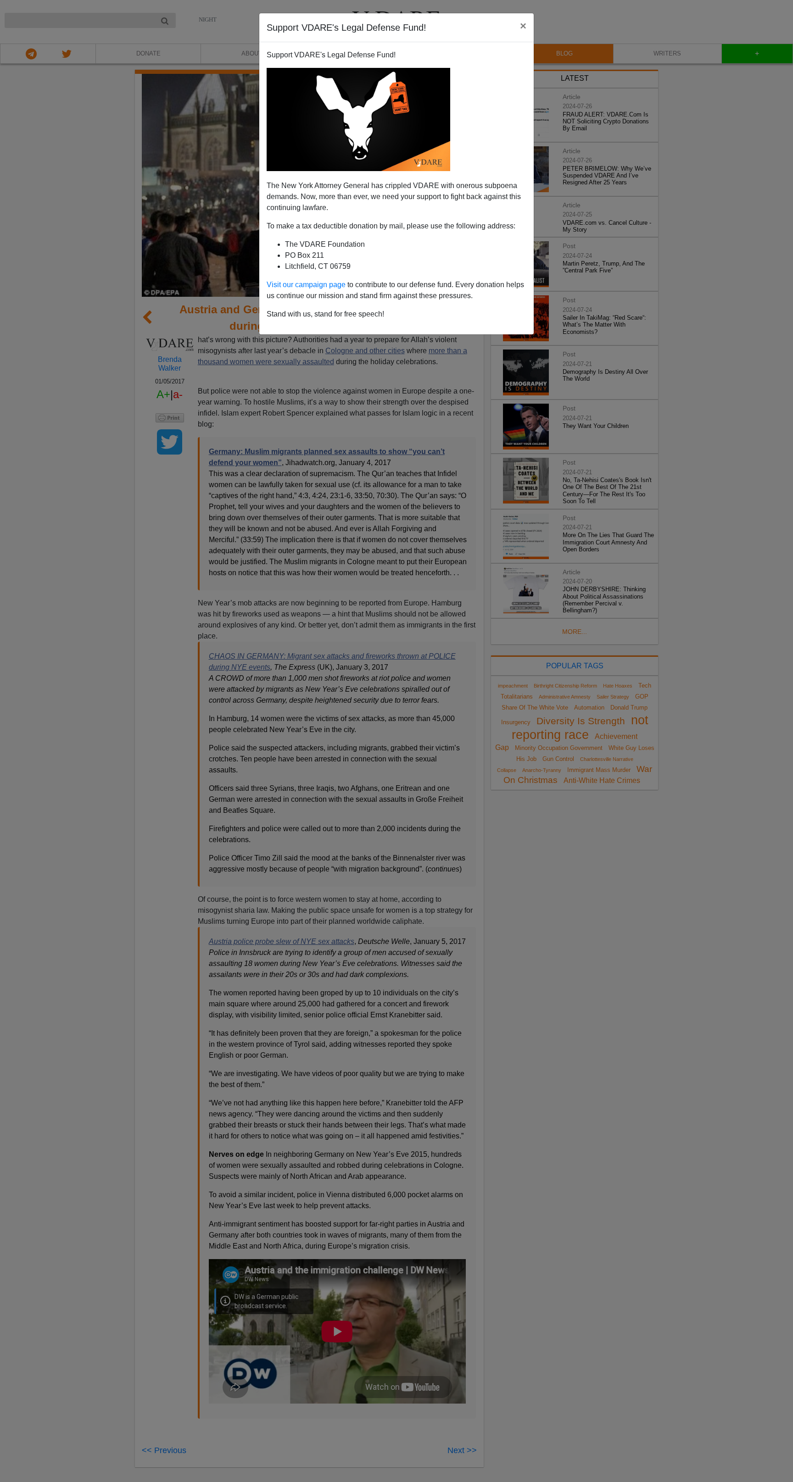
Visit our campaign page (306, 285)
